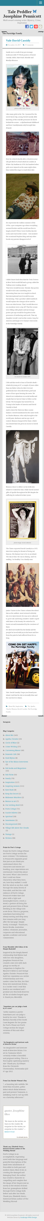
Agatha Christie (11, 739)
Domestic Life (10, 754)
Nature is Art (10, 801)
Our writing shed (12, 805)
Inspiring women (12, 786)
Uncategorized (11, 824)
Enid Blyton (10, 758)
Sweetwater (10, 820)
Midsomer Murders (13, 797)
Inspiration (10, 782)
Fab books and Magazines (15, 768)
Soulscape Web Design (28, 1217)
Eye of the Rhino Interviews (16, 762)
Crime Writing (11, 746)
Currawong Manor (13, 750)
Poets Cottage (10, 809)
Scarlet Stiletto (11, 813)
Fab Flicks (9, 774)
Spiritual (9, 816)
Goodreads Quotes (22, 1137)
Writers (8, 838)
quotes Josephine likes (15, 1112)
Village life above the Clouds (17, 828)
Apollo (33, 706)
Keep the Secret (11, 794)
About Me (9, 735)
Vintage (8, 834)
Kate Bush (9, 790)
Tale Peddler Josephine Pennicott (22, 14)
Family (8, 778)
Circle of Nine (11, 743)
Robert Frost (10, 1132)
